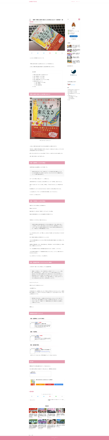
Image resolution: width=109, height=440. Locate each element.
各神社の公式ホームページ (38, 81)
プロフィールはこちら (73, 36)
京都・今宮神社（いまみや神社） (39, 77)
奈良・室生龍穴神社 (39, 84)
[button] (32, 53)
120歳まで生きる (33, 1)
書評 (30, 21)
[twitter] (73, 39)
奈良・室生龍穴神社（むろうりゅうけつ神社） (42, 79)
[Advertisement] (54, 12)
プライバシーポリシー (54, 437)
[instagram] (75, 39)
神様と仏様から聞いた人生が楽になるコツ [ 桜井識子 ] (44, 379)
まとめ (35, 86)
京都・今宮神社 (38, 83)
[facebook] (72, 39)
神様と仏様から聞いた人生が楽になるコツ (41, 74)
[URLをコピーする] (62, 53)
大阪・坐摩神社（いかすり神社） (39, 76)
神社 (32, 21)
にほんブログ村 (73, 84)
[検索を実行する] (79, 19)
